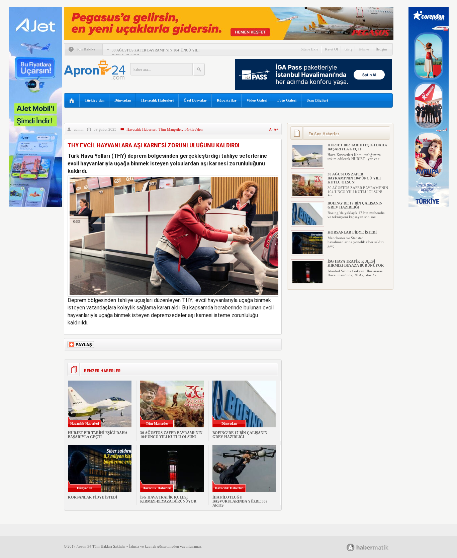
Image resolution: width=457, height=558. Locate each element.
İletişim (381, 49)
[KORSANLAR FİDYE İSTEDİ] (307, 253)
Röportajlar (227, 100)
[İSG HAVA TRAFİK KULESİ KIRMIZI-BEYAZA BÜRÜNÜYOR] (307, 282)
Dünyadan (122, 100)
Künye (364, 49)
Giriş (348, 49)
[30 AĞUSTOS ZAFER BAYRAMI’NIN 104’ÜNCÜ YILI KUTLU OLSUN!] (307, 194)
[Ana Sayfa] (72, 100)
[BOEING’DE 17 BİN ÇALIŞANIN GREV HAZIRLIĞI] (307, 224)
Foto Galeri (286, 100)
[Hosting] (351, 547)
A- (271, 129)
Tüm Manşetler (170, 129)
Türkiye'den (193, 129)
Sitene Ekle (309, 49)
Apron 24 (83, 546)
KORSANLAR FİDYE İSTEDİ (92, 497)
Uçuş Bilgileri (317, 100)
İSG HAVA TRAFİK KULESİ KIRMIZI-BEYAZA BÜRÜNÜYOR (168, 499)
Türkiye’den (94, 100)
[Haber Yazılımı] (374, 547)
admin (79, 129)
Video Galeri (257, 100)
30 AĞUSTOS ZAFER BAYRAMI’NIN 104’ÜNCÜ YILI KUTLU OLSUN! (171, 435)
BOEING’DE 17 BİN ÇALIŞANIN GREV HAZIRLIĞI (239, 435)
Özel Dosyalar (195, 100)
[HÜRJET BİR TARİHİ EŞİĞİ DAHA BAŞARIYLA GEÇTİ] (307, 165)
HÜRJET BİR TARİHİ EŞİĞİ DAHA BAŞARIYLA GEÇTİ (97, 435)
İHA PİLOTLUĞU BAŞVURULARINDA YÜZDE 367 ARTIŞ (240, 501)
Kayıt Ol (331, 49)
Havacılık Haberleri (157, 100)
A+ (276, 129)
